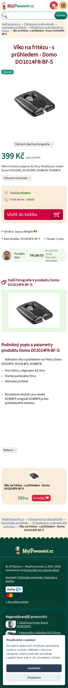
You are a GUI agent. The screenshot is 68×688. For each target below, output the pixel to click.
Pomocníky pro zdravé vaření (41, 570)
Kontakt (11, 577)
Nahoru (8, 450)
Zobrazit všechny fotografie (32, 144)
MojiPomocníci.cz (11, 24)
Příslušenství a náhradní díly (39, 24)
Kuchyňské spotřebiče (14, 27)
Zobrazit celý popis (15, 178)
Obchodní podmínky (30, 577)
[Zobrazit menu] (63, 5)
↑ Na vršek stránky (17, 602)
